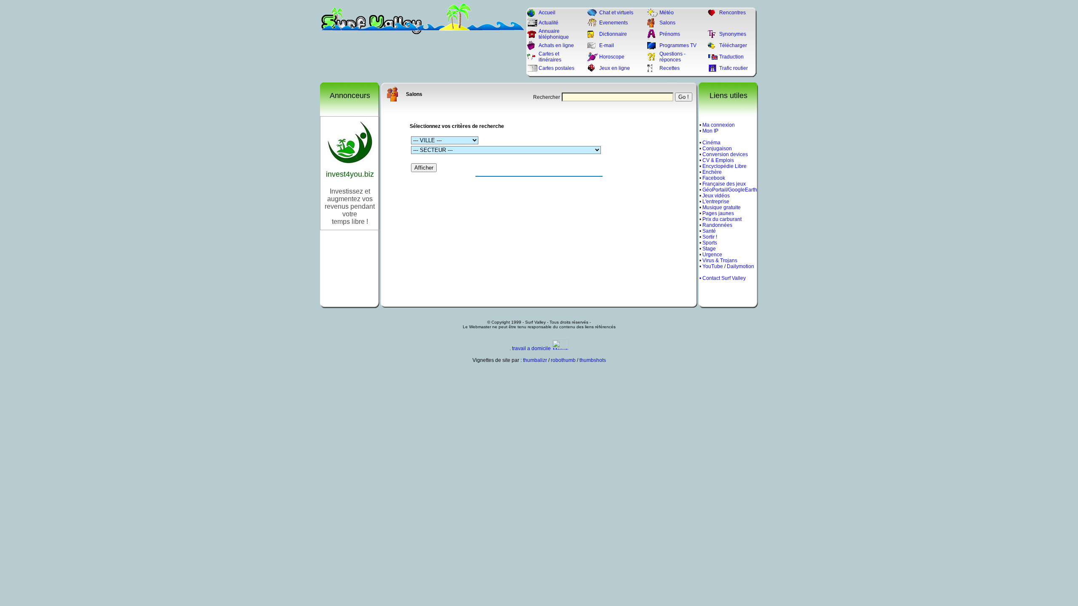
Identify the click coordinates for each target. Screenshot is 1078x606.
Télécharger (733, 45)
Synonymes (732, 34)
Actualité (548, 23)
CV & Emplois (718, 160)
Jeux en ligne (614, 68)
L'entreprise (715, 202)
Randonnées (717, 225)
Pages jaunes (718, 213)
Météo (666, 13)
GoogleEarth (742, 190)
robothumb (563, 360)
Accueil (547, 13)
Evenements (613, 23)
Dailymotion (740, 266)
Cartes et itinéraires (550, 57)
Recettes (669, 68)
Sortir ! (709, 237)
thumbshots (592, 360)
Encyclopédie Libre (724, 166)
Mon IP (710, 131)
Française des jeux (724, 184)
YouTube (712, 266)
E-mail (606, 45)
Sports (709, 243)
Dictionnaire (613, 34)
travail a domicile (531, 348)
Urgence (712, 255)
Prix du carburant (722, 219)
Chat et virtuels (616, 13)
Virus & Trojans (719, 260)
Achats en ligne (556, 45)
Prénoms (669, 34)
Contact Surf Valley (724, 278)
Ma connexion (718, 125)
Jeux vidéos (716, 196)
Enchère (712, 172)
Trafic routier (733, 68)
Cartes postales (556, 68)
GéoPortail (714, 190)
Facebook (713, 178)
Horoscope (611, 57)
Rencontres (732, 13)
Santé (709, 231)
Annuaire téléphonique (554, 34)
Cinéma (711, 143)
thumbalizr (535, 360)
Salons (667, 23)
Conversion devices (725, 154)
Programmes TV (677, 45)
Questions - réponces (672, 57)
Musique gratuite (721, 207)
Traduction (731, 57)
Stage (709, 249)
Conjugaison (717, 149)
